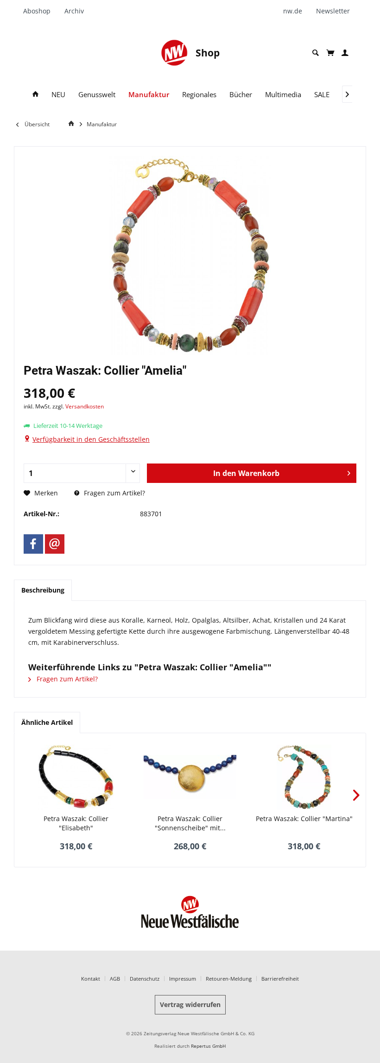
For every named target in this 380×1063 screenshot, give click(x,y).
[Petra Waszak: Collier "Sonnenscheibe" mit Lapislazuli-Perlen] (190, 777)
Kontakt (90, 978)
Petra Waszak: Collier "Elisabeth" (76, 823)
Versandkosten (84, 406)
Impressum (182, 978)
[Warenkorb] (330, 52)
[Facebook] (33, 544)
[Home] (35, 94)
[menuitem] (40, 11)
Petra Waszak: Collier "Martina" (304, 818)
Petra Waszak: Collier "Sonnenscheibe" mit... (190, 823)
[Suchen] (315, 53)
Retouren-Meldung (229, 978)
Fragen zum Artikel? (113, 492)
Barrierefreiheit (280, 978)
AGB (115, 978)
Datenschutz (144, 978)
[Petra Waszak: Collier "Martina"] (304, 777)
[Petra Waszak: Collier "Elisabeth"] (76, 777)
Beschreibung (42, 590)
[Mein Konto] (345, 53)
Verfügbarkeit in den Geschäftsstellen (91, 439)
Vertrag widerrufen (190, 1004)
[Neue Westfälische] (174, 53)
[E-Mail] (54, 544)
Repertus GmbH (208, 1046)
